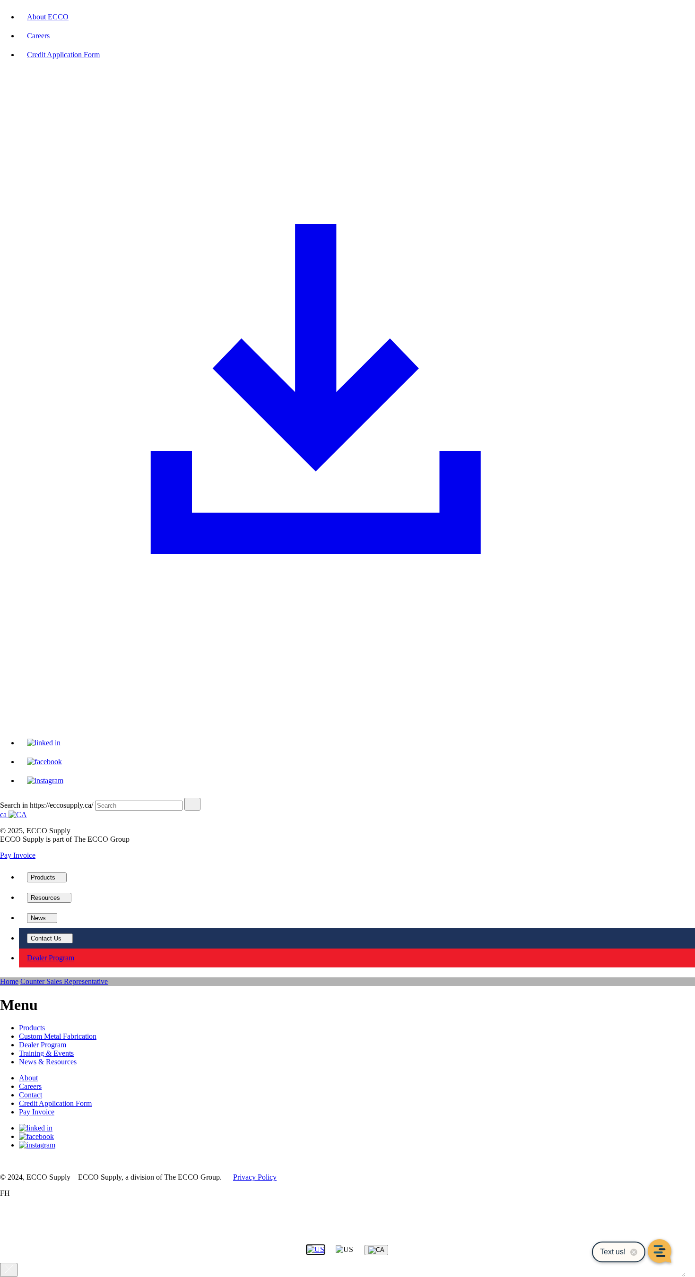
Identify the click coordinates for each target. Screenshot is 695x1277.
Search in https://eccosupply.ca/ (46, 805)
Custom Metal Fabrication (57, 1036)
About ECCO (48, 17)
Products (32, 1028)
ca (4, 815)
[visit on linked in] (44, 743)
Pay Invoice (17, 855)
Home (9, 981)
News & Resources (48, 1062)
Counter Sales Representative (64, 981)
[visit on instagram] (45, 781)
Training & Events (46, 1053)
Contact (30, 1095)
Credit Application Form (55, 1103)
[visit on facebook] (44, 762)
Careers (38, 36)
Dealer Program (42, 1045)
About (28, 1078)
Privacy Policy (255, 1177)
